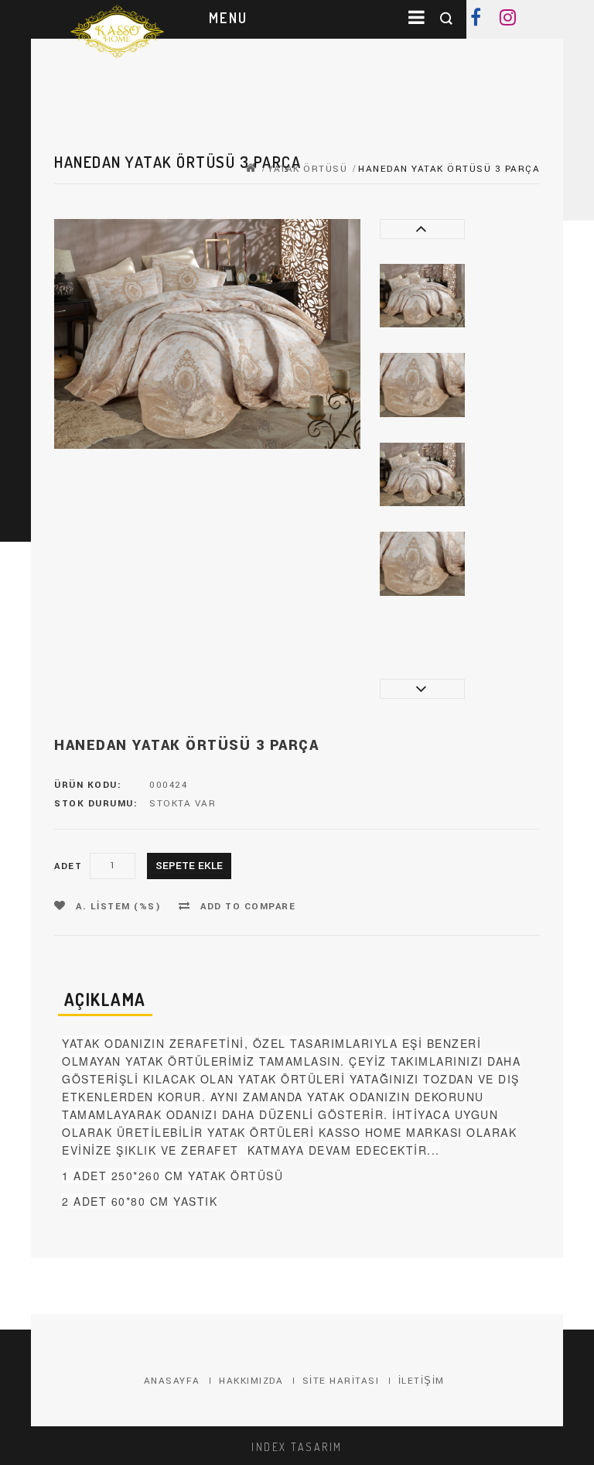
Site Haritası (341, 1381)
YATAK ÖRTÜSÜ (307, 169)
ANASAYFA (172, 1381)
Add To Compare (246, 906)
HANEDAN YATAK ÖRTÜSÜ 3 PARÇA (449, 169)
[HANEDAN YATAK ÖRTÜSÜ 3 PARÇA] (422, 296)
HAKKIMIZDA (251, 1381)
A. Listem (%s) (117, 906)
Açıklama (105, 999)
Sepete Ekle (189, 865)
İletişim (421, 1381)
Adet (68, 866)
